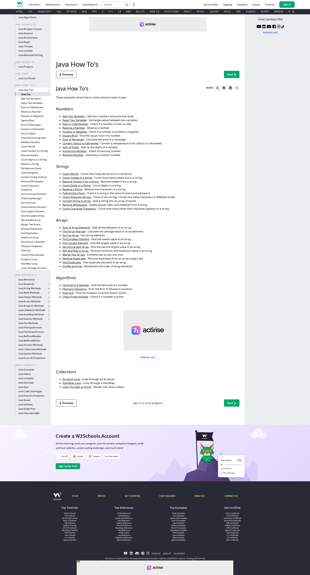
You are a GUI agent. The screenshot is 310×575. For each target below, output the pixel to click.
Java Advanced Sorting (30, 55)
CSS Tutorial (70, 516)
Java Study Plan (26, 408)
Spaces (256, 4)
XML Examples (178, 537)
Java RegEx (24, 42)
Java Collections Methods (32, 349)
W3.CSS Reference (124, 525)
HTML (19, 11)
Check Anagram (29, 172)
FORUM (156, 553)
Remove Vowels (29, 155)
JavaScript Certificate (232, 518)
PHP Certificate (232, 528)
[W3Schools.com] (57, 498)
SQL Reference (124, 520)
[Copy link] (236, 87)
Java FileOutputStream (31, 331)
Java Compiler (26, 378)
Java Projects (25, 66)
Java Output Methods (30, 297)
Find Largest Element (33, 211)
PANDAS (278, 11)
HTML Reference (124, 513)
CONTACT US (231, 495)
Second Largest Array (32, 215)
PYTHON (71, 11)
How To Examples (178, 520)
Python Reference (124, 523)
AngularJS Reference (124, 537)
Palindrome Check (31, 168)
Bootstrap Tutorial (69, 530)
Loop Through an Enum (34, 268)
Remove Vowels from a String (80, 181)
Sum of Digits (28, 133)
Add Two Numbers (31, 98)
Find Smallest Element (33, 207)
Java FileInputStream (30, 327)
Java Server (24, 400)
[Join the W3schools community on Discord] (268, 27)
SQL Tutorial (70, 523)
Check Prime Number (32, 254)
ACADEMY (179, 553)
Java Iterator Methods (30, 344)
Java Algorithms (27, 17)
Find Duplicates (29, 233)
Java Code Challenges (30, 391)
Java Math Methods (29, 292)
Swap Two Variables (32, 103)
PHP (94, 11)
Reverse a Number (31, 111)
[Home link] (20, 4)
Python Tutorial (69, 525)
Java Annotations (28, 37)
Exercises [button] (70, 4)
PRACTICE (200, 495)
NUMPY (265, 11)
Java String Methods (29, 288)
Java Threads (25, 46)
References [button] (52, 4)
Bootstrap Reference (123, 528)
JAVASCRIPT (44, 11)
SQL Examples (178, 523)
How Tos (26, 94)
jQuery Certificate (232, 530)
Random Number (30, 142)
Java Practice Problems (31, 395)
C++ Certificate (232, 535)
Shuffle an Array (29, 237)
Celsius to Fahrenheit (32, 129)
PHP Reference (124, 530)
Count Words (28, 146)
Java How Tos (25, 89)
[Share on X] (217, 87)
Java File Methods (28, 323)
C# (119, 11)
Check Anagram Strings (76, 197)
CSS (30, 11)
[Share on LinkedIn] (230, 87)
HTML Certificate (232, 513)
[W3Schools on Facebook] (274, 27)
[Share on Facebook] (224, 87)
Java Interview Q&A (28, 413)
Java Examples (26, 369)
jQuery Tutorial (70, 540)
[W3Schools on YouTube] (259, 27)
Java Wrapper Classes (30, 28)
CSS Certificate (232, 516)
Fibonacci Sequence (31, 246)
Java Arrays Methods (29, 301)
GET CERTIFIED (132, 495)
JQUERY (214, 11)
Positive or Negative (32, 116)
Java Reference (26, 279)
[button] (126, 4)
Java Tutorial (69, 535)
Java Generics (25, 33)
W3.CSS (140, 11)
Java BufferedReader (29, 336)
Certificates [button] (89, 4)
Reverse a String (30, 163)
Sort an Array (28, 202)
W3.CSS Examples (178, 528)
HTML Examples (178, 513)
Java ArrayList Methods (31, 305)
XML (238, 11)
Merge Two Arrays (31, 224)
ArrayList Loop (29, 259)
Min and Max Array (31, 220)
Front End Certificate (232, 520)
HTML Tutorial (70, 513)
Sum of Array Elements (33, 193)
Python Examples (178, 525)
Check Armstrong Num (33, 137)
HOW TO (154, 11)
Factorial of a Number (33, 241)
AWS (128, 11)
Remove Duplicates (31, 228)
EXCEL (227, 11)
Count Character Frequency (30, 187)
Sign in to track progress (147, 403)
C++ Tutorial (70, 537)
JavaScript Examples (178, 518)
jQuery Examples (178, 540)
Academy (242, 4)
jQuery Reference (124, 540)
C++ (111, 11)
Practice (269, 4)
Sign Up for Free (68, 466)
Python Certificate (232, 525)
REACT (188, 11)
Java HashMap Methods (31, 314)
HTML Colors (124, 532)
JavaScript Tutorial (70, 518)
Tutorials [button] (33, 4)
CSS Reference (124, 516)
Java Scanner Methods (30, 318)
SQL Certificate (232, 523)
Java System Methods (30, 353)
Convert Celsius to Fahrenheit (80, 143)
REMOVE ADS (147, 357)
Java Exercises (26, 382)
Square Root (28, 120)
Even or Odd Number (32, 107)
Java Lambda (25, 50)
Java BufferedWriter (29, 340)
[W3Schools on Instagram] (279, 27)
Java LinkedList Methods (31, 310)
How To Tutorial (69, 520)
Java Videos (24, 373)
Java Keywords (26, 283)
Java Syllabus (25, 404)
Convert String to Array (34, 177)
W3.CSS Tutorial (69, 528)
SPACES (101, 495)
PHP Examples (178, 532)
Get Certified (211, 4)
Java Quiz (23, 387)
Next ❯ (231, 74)
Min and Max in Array (75, 251)
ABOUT (167, 553)
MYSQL (201, 11)
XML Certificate (232, 540)
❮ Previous (66, 74)
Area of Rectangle (31, 124)
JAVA (84, 11)
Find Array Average (31, 198)
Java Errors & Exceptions (31, 358)
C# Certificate (232, 537)
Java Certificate (27, 78)
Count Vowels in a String (34, 150)
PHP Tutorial (70, 532)
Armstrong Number (74, 151)
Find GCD (26, 250)
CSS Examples (178, 516)
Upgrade (227, 4)
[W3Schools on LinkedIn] (264, 27)
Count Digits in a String (34, 159)
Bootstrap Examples (178, 530)
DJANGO (251, 11)
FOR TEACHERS (167, 495)
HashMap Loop (29, 263)
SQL (59, 11)
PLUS (75, 495)
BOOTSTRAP (171, 11)
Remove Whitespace (32, 181)
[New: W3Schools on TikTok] (282, 27)
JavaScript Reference (124, 518)
